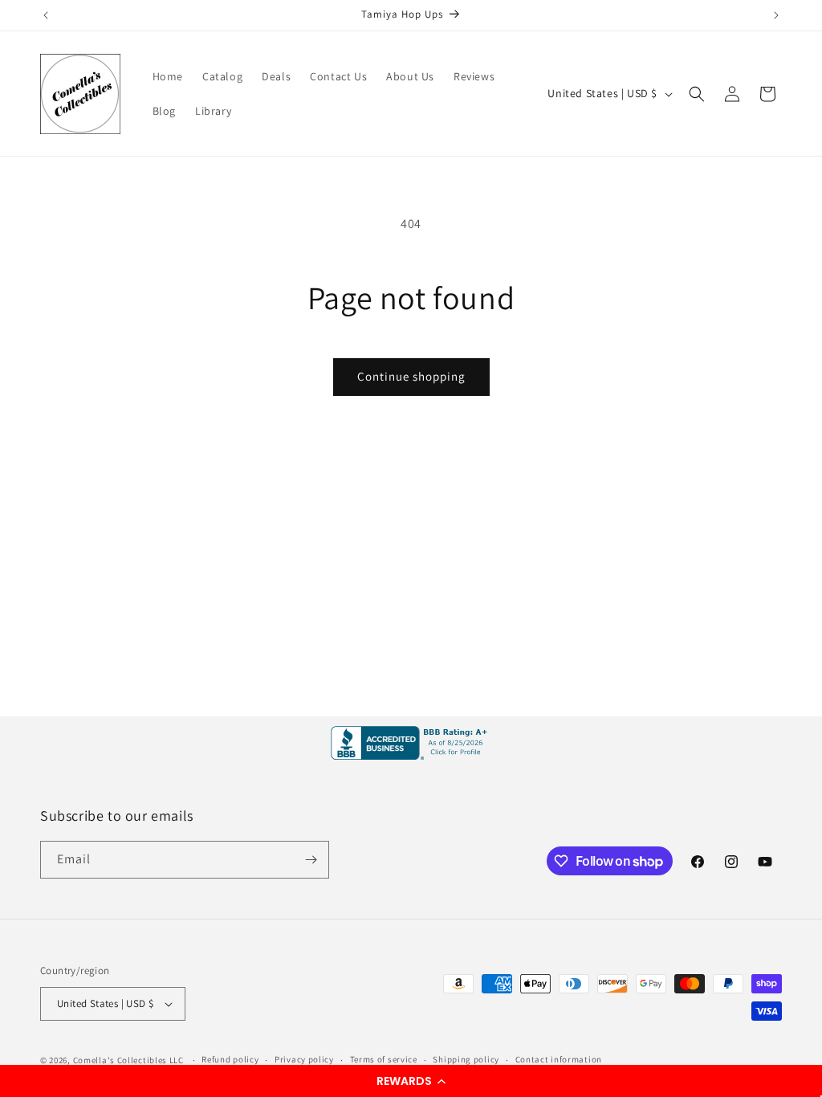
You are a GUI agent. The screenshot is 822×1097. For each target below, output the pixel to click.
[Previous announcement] (45, 15)
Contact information (558, 1059)
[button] (411, 1081)
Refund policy (229, 1059)
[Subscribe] (310, 860)
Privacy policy (304, 1059)
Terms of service (383, 1059)
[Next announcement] (776, 15)
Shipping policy (466, 1059)
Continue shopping (411, 376)
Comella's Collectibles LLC (128, 1060)
